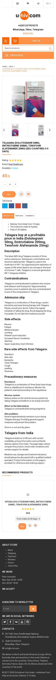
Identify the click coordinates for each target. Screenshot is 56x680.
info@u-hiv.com (12, 648)
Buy (9, 194)
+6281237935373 (28, 25)
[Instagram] (27, 621)
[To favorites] (28, 194)
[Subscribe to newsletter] (33, 608)
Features (19, 216)
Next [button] (51, 131)
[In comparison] (21, 194)
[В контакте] (16, 621)
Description (8, 216)
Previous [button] (5, 131)
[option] (15, 130)
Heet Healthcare (15, 164)
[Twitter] (4, 621)
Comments (29, 216)
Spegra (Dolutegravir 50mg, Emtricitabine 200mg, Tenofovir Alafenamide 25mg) (28, 503)
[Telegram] (21, 621)
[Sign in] (5, 40)
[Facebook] (10, 621)
